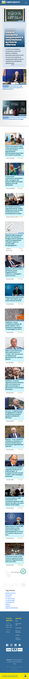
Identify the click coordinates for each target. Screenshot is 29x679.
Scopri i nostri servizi (10, 676)
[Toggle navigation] (26, 2)
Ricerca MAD (18, 628)
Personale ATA (9, 602)
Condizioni (18, 639)
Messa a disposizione (11, 608)
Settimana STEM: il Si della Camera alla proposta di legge (14, 118)
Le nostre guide (10, 600)
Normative (8, 595)
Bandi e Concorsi (10, 593)
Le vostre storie (10, 598)
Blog (16, 620)
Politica (7, 604)
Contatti (17, 635)
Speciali (7, 606)
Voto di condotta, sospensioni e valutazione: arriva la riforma (14, 38)
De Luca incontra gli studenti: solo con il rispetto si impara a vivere (13, 87)
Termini (17, 638)
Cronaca (8, 597)
